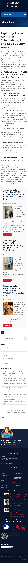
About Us (3, 473)
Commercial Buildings (8, 358)
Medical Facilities (7, 350)
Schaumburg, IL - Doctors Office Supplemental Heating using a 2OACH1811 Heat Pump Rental (14, 245)
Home (2, 471)
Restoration (4, 487)
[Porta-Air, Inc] (7, 14)
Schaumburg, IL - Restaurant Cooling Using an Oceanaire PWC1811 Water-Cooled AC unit (13, 290)
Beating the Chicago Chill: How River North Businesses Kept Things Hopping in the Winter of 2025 (14, 401)
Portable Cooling (5, 485)
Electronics (5, 363)
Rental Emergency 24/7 (15, 10)
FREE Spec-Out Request (15, 8)
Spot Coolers (23, 82)
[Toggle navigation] (25, 14)
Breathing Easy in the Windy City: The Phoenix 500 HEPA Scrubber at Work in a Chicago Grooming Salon (14, 373)
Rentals (3, 480)
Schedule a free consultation (18, 478)
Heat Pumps (19, 119)
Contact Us (4, 478)
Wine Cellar (5, 355)
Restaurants (6, 352)
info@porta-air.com (10, 462)
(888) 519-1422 (13, 6)
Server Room (6, 347)
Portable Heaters (18, 485)
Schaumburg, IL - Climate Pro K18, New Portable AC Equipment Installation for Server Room (13, 194)
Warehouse (5, 361)
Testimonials (4, 475)
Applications (17, 471)
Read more (7, 234)
